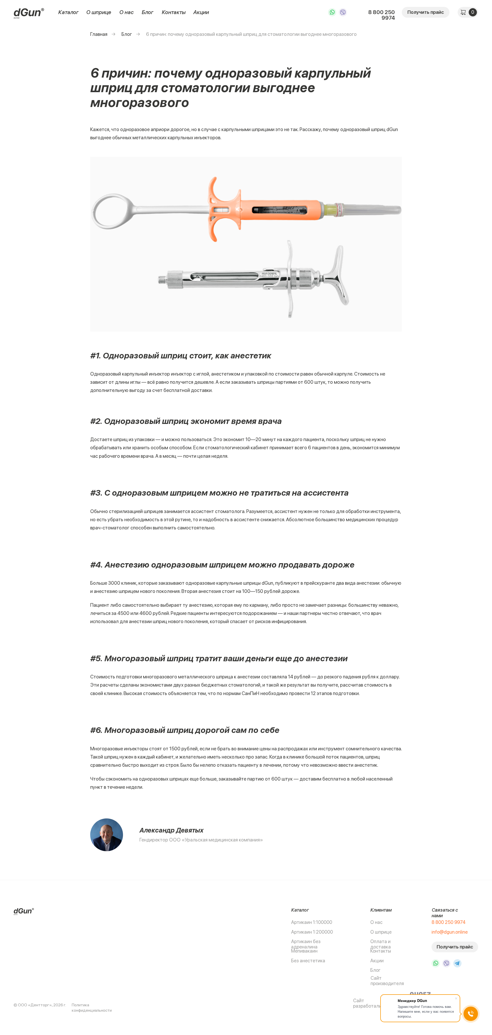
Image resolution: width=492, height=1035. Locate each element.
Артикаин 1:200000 (312, 932)
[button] (426, 12)
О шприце (98, 12)
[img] (29, 13)
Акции (201, 12)
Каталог (68, 12)
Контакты (174, 12)
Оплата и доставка (380, 944)
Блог (147, 12)
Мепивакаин (304, 951)
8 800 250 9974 (381, 15)
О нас (126, 12)
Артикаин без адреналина (306, 944)
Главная (98, 34)
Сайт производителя (387, 980)
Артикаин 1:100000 (311, 922)
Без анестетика (308, 961)
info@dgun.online (450, 932)
